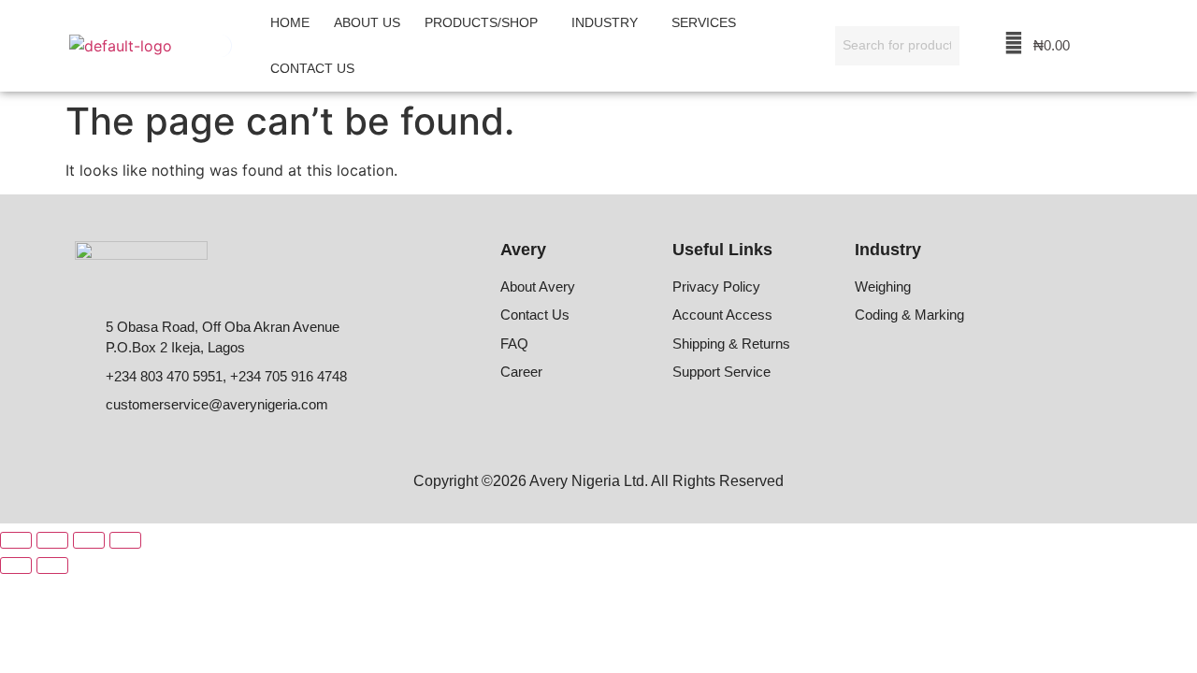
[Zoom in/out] (16, 540)
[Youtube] (1039, 365)
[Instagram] (957, 365)
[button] (485, 23)
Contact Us (312, 68)
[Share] (89, 540)
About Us (367, 22)
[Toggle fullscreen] (52, 540)
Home (290, 22)
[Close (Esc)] (125, 540)
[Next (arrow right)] (52, 565)
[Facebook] (875, 365)
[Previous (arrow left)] (16, 565)
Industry (604, 22)
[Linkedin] (916, 365)
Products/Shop (481, 22)
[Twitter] (998, 365)
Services (703, 22)
